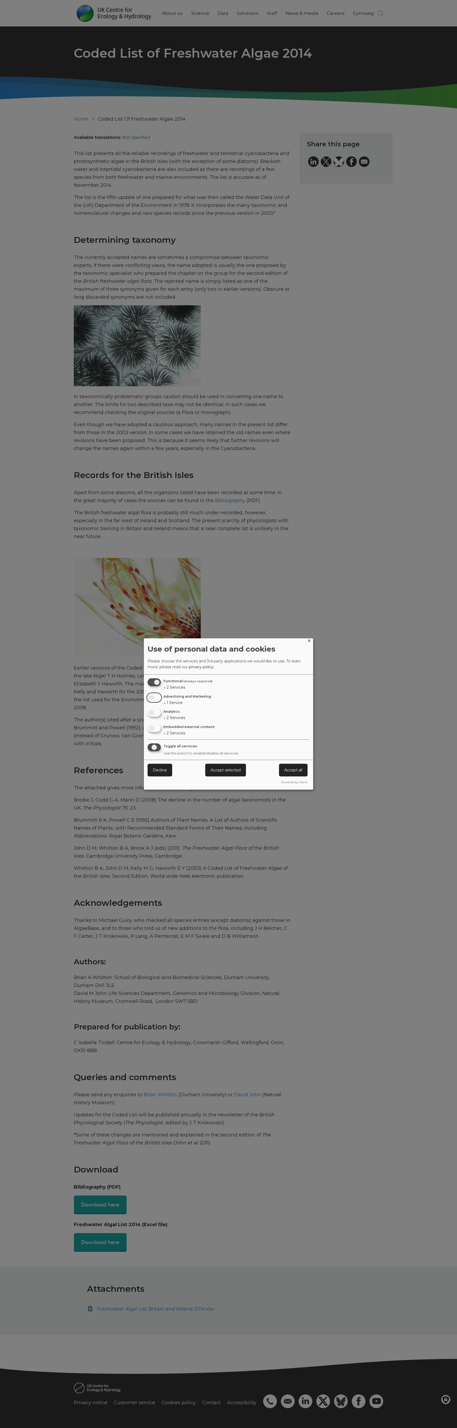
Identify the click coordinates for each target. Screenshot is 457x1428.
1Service (173, 702)
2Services (174, 687)
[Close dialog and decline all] (309, 641)
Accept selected (226, 770)
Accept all (293, 770)
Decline (160, 770)
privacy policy (201, 667)
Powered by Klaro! (294, 782)
